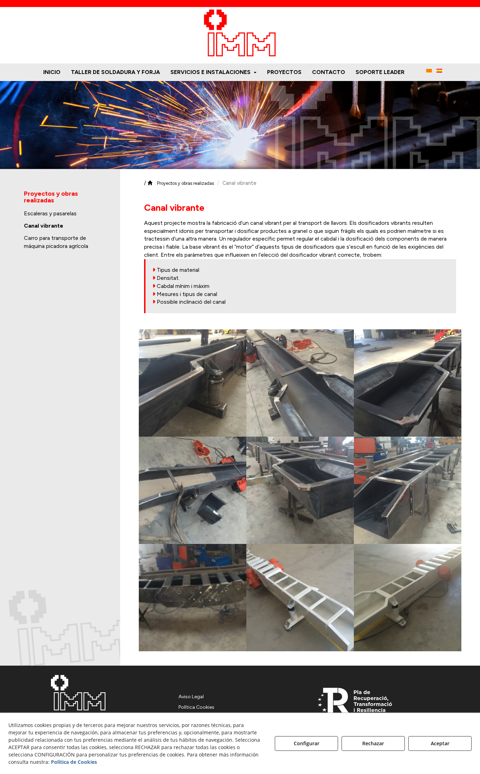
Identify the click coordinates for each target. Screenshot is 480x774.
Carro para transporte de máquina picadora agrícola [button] (56, 242)
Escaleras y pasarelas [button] (50, 213)
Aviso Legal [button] (191, 697)
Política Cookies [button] (196, 707)
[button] (240, 33)
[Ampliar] (192, 383)
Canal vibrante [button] (43, 225)
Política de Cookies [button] (74, 762)
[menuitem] (52, 72)
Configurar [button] (306, 743)
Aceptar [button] (440, 743)
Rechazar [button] (373, 743)
